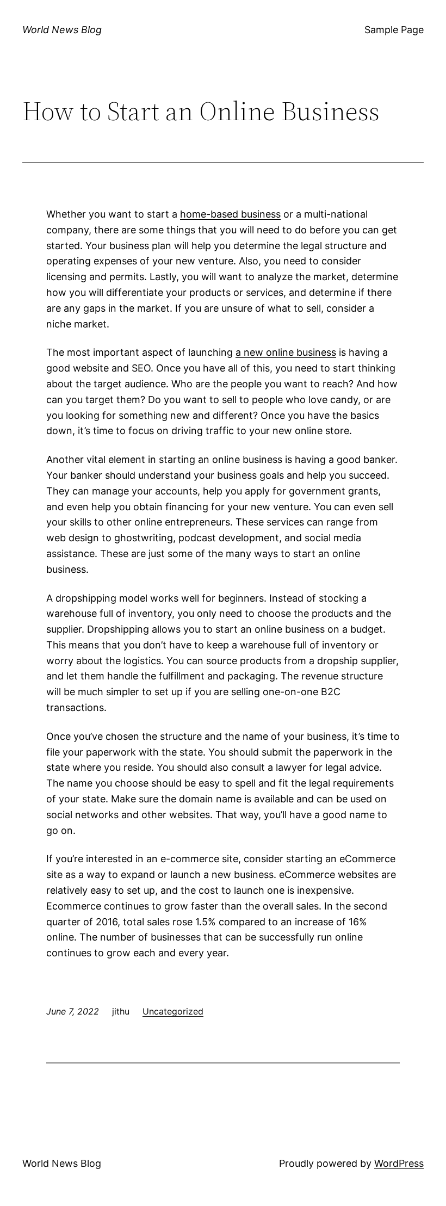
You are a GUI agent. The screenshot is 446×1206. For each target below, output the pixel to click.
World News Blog (62, 29)
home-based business (230, 214)
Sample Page (394, 29)
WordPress (399, 1163)
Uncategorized (173, 1011)
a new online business (286, 352)
